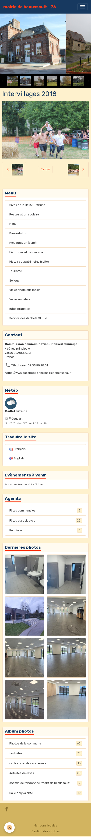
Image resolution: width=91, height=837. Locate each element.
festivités (44, 753)
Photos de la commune (44, 743)
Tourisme (15, 271)
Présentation (18, 233)
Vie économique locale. (25, 290)
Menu (13, 223)
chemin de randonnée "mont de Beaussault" (44, 783)
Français (19, 449)
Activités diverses (44, 773)
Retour (45, 169)
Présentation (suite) (23, 242)
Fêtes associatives (44, 520)
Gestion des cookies (46, 831)
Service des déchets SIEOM (28, 318)
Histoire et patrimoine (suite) (29, 261)
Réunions (44, 530)
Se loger (15, 280)
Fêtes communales (44, 510)
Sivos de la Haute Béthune (27, 205)
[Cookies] (9, 827)
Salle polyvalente (44, 793)
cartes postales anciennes (44, 763)
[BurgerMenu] (82, 6)
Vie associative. (20, 299)
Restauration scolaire (24, 214)
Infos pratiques (20, 309)
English (18, 458)
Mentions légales (45, 825)
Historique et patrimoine (26, 252)
